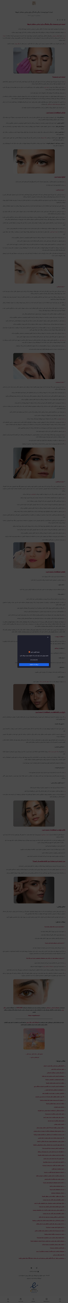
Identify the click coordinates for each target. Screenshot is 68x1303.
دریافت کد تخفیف (34, 665)
